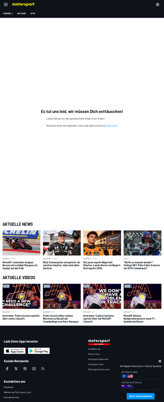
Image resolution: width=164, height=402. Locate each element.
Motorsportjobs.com (98, 359)
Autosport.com (95, 364)
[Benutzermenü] (157, 4)
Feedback (8, 387)
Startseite (111, 125)
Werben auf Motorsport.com (17, 392)
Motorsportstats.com (99, 369)
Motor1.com (94, 354)
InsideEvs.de (94, 349)
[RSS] (43, 368)
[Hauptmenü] (5, 4)
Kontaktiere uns (11, 397)
